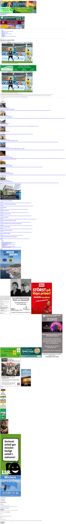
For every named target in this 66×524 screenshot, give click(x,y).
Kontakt (15, 36)
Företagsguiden (2, 386)
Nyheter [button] (2, 30)
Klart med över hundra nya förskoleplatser (6, 243)
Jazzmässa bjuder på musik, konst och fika (6, 247)
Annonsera (6, 36)
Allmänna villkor (3, 36)
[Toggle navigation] (0, 15)
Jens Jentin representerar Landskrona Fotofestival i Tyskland (8, 246)
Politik (11, 31)
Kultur (6, 31)
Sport (12, 31)
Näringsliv (8, 31)
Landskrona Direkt (8, 41)
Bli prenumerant (10, 36)
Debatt (2, 32)
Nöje (9, 31)
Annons (1, 64)
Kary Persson (3, 505)
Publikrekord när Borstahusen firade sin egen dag (7, 242)
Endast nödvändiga (2, 522)
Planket (4, 32)
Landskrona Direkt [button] (4, 35)
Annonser (1, 0)
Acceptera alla (2, 523)
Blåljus (4, 31)
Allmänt (3, 31)
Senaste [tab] (2, 240)
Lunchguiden (3, 34)
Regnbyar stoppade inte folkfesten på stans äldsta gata (8, 244)
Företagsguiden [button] (3, 33)
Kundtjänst (13, 36)
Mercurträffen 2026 (4, 245)
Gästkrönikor (6, 32)
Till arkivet (1, 239)
